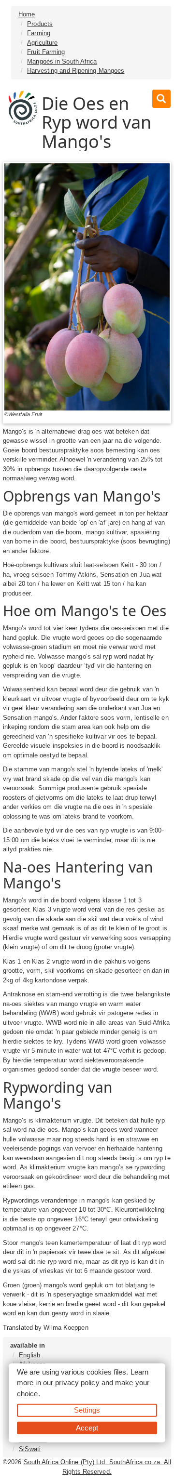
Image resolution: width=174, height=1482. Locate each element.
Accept (87, 1427)
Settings (87, 1410)
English (29, 1355)
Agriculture (42, 42)
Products (40, 23)
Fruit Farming (46, 51)
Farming (38, 33)
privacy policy (77, 1382)
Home (26, 14)
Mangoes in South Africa (62, 61)
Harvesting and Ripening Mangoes (75, 70)
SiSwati (30, 1449)
